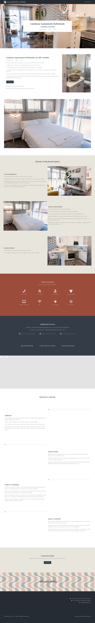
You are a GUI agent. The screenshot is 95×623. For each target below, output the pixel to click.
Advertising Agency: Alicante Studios (83, 616)
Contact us (88, 2)
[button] (47, 123)
